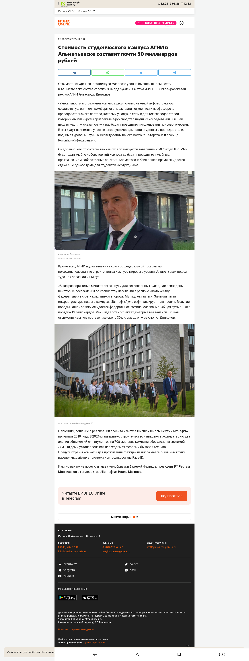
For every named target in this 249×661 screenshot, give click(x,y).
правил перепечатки (94, 642)
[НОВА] (155, 23)
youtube (68, 576)
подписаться (171, 496)
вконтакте (70, 564)
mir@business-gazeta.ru (116, 551)
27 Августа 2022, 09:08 (71, 39)
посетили (92, 466)
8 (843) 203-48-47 (112, 547)
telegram (69, 570)
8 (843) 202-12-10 (68, 547)
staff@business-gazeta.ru (161, 547)
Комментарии (124, 517)
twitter (133, 564)
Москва (82, 11)
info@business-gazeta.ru (72, 551)
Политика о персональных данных (76, 629)
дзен (132, 570)
